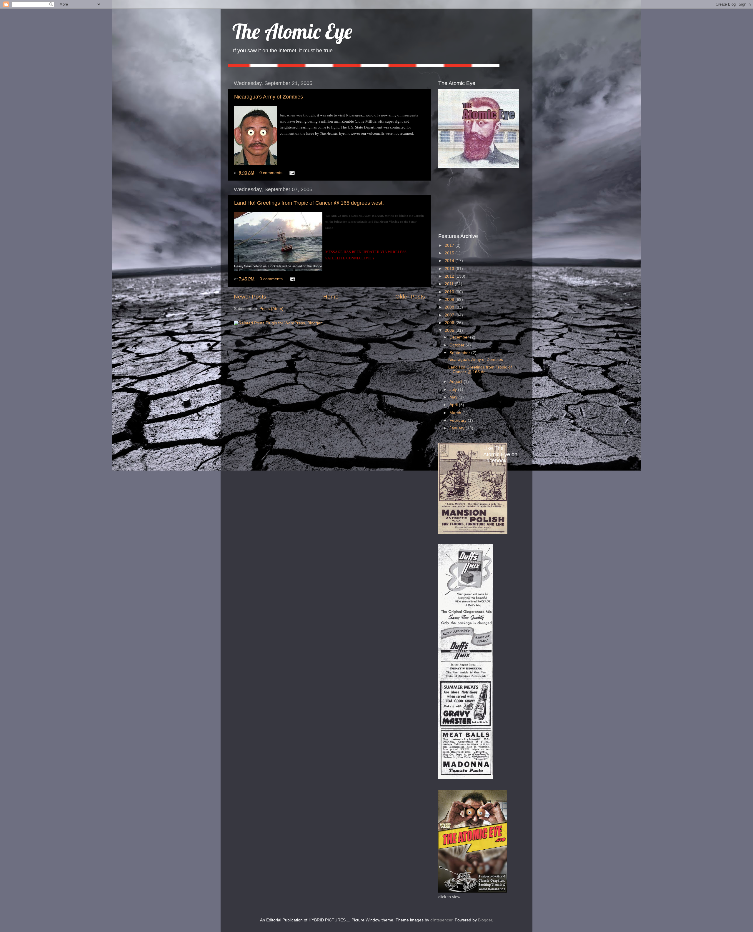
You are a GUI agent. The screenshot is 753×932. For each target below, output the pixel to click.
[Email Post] (291, 173)
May (454, 397)
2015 (450, 253)
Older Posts (410, 297)
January (457, 428)
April (454, 405)
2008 (450, 307)
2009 (450, 299)
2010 (450, 292)
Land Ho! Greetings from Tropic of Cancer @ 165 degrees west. (309, 203)
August (456, 381)
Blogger (485, 920)
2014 (450, 261)
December (459, 337)
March (455, 413)
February (458, 420)
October (457, 345)
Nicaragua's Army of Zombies (268, 97)
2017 (450, 245)
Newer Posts (250, 297)
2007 (450, 315)
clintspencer (441, 920)
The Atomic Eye (292, 31)
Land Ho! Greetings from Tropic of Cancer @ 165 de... (480, 369)
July (453, 389)
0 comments (270, 173)
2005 (450, 330)
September (460, 353)
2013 (450, 268)
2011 (450, 284)
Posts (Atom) (271, 308)
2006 (450, 323)
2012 (450, 276)
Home (331, 297)
